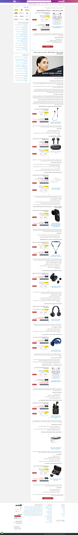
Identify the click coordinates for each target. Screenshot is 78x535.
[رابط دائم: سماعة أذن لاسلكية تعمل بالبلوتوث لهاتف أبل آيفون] (48, 124)
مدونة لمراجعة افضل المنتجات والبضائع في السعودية (51, 7)
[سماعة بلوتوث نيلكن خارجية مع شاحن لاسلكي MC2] (55, 439)
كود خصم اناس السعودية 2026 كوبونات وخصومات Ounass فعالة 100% (32, 514)
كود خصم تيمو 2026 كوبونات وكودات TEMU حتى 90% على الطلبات (33, 507)
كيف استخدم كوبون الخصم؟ (48, 516)
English (19, 1)
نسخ (42, 19)
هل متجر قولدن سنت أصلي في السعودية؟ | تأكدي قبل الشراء (21, 63)
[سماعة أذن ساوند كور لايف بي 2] (55, 143)
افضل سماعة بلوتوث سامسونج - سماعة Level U (55, 255)
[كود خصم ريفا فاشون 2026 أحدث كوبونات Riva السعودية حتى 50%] (27, 19)
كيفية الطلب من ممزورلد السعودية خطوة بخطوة (21, 74)
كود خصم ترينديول (49, 517)
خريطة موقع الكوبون (49, 511)
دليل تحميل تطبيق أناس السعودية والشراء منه (21, 65)
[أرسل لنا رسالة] (2, 533)
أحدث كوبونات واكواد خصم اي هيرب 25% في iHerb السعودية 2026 (33, 506)
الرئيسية (64, 3)
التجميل (43, 3)
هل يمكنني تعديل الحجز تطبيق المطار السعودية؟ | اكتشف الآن (21, 76)
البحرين (64, 510)
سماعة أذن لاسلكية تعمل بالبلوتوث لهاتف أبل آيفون (56, 122)
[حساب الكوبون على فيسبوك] (15, 509)
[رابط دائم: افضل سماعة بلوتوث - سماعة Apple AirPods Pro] (49, 32)
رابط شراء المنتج (34, 19)
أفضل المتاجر (26, 7)
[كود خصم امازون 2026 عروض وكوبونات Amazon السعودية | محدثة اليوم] (47, 25)
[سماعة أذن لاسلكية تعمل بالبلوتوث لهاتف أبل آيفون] (55, 114)
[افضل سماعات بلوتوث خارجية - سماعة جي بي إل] (55, 342)
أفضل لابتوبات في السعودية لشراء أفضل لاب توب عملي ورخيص (21, 43)
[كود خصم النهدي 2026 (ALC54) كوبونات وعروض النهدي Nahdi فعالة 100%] (16, 16)
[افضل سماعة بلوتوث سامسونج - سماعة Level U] (55, 247)
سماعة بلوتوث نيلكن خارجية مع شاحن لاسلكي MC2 (55, 448)
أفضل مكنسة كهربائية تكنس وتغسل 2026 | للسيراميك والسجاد (21, 48)
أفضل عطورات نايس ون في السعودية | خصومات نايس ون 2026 (22, 41)
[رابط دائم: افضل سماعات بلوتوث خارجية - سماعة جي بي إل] (48, 352)
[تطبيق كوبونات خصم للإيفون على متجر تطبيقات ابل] (29, 4)
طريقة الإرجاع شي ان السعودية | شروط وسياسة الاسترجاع (21, 57)
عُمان (64, 511)
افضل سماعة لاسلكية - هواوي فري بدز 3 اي (55, 188)
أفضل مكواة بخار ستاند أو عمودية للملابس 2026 (21, 50)
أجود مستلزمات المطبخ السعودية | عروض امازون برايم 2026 (21, 32)
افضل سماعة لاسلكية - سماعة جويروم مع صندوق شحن (55, 417)
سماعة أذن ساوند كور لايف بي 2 (55, 152)
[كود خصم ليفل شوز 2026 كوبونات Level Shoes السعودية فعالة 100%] (27, 13)
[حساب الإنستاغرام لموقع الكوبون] (20, 509)
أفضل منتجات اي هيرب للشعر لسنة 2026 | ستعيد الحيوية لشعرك (21, 39)
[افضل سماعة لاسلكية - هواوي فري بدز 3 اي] (55, 180)
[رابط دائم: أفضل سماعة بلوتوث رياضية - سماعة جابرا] (48, 483)
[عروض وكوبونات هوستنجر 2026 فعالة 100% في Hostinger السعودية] (22, 13)
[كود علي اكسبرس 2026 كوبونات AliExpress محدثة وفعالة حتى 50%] (22, 19)
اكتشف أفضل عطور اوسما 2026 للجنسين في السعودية (21, 69)
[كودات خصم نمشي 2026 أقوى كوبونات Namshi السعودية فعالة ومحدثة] (16, 13)
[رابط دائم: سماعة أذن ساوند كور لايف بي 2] (48, 158)
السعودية (63, 506)
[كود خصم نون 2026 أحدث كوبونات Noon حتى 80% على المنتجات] (47, 16)
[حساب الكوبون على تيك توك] (19, 511)
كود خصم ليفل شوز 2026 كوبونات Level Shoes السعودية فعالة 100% (33, 510)
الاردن (64, 515)
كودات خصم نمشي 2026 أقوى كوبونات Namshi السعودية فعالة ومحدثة (32, 512)
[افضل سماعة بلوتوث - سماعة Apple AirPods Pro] (57, 18)
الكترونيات (39, 3)
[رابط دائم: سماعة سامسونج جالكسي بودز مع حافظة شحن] (48, 290)
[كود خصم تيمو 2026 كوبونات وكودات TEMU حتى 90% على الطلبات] (22, 9)
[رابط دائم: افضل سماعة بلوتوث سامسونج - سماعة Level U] (48, 257)
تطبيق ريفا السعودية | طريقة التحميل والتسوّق (21, 59)
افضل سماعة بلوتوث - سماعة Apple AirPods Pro (57, 27)
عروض (56, 3)
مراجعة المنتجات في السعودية (49, 520)
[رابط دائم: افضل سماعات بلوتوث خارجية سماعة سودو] (48, 322)
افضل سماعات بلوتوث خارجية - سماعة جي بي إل (56, 350)
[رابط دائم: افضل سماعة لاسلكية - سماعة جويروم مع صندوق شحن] (48, 417)
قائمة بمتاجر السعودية (49, 506)
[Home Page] (61, 1)
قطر (64, 512)
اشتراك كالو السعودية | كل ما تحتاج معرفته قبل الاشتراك (21, 61)
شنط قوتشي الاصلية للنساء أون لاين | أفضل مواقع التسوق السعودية (21, 34)
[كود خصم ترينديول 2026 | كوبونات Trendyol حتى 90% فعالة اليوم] (22, 16)
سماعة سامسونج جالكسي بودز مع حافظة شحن (55, 286)
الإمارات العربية (63, 507)
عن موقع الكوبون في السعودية (49, 513)
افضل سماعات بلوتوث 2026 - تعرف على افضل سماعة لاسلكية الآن (54, 8)
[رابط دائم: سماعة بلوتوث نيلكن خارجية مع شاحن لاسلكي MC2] (48, 434)
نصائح (53, 3)
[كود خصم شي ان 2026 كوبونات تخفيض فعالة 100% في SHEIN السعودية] (16, 19)
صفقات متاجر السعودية (49, 507)
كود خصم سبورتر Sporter (48, 522)
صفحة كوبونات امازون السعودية (45, 29)
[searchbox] (40, 1)
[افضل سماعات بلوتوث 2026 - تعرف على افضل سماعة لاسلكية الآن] (47, 66)
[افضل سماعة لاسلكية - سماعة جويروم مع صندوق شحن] (55, 407)
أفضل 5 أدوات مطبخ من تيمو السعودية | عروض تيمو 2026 (21, 25)
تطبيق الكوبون (34, 3)
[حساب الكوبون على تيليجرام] (16, 511)
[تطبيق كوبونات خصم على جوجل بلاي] (31, 4)
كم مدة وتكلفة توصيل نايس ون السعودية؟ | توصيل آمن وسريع (21, 67)
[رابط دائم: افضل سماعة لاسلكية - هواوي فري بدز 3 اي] (48, 194)
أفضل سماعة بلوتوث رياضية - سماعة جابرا (55, 479)
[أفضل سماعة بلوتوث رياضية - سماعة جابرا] (55, 471)
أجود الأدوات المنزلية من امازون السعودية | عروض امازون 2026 (21, 28)
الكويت (64, 509)
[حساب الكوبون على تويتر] (18, 509)
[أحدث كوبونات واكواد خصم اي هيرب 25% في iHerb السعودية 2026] (27, 9)
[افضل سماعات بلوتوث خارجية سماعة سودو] (55, 311)
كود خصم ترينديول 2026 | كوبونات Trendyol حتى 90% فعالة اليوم (33, 515)
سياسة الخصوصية (49, 514)
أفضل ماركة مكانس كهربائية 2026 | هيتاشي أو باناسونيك (21, 46)
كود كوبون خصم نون (49, 518)
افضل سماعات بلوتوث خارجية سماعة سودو (55, 320)
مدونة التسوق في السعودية (49, 510)
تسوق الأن (48, 46)
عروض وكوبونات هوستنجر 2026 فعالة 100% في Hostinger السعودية (33, 511)
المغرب (64, 516)
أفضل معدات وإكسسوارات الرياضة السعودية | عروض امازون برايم (21, 30)
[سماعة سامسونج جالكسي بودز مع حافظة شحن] (55, 278)
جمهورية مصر (63, 514)
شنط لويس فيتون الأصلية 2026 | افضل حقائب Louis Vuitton (21, 37)
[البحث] (28, 1)
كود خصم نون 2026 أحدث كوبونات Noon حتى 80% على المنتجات (33, 509)
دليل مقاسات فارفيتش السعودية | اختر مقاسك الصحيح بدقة (21, 78)
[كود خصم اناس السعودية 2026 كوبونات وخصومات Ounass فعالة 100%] (27, 16)
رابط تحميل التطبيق (17, 516)
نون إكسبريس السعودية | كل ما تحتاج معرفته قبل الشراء (21, 71)
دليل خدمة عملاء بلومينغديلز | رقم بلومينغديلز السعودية (21, 81)
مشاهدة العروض (48, 498)
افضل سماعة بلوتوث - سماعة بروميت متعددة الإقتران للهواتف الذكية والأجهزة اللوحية (55, 225)
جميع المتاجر (59, 3)
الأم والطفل (46, 3)
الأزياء (50, 3)
